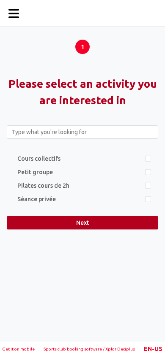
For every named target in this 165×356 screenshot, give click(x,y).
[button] (153, 349)
